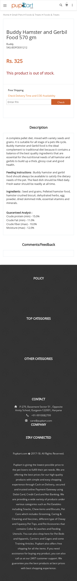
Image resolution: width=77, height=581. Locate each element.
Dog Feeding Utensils (38, 329)
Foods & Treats (33, 14)
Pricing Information (38, 302)
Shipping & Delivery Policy (38, 284)
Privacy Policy (38, 311)
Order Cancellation (38, 288)
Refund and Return (38, 298)
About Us (38, 430)
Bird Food (38, 392)
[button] (72, 5)
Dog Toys (38, 342)
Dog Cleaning (38, 369)
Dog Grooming (38, 338)
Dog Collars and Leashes (38, 333)
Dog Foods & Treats (38, 324)
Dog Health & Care (38, 374)
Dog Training (38, 365)
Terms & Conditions (38, 307)
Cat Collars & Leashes (38, 378)
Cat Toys (38, 383)
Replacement (38, 293)
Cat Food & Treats (38, 351)
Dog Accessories (38, 347)
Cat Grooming (39, 387)
